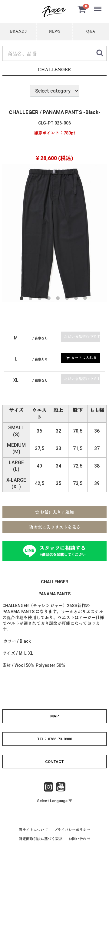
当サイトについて (33, 830)
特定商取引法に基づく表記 (40, 839)
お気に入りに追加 (56, 512)
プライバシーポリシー (72, 830)
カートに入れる (84, 358)
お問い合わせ (79, 839)
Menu (98, 5)
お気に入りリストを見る (56, 527)
